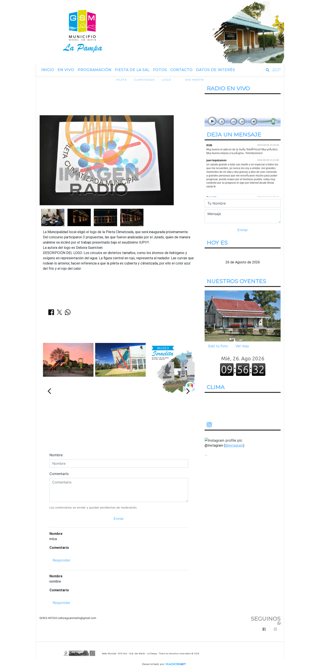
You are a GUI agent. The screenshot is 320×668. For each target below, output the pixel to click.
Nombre (56, 455)
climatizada (144, 79)
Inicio (47, 70)
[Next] (187, 391)
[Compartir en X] (59, 313)
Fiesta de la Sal (132, 70)
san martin (194, 79)
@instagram (234, 445)
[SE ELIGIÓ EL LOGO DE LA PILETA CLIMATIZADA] (52, 217)
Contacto (181, 70)
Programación (94, 70)
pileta (121, 79)
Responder (61, 560)
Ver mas (242, 346)
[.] (243, 316)
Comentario (59, 473)
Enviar (119, 518)
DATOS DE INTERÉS (215, 70)
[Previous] (50, 391)
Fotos (160, 70)
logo (166, 79)
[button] (267, 70)
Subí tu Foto (218, 346)
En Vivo (66, 70)
